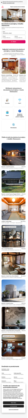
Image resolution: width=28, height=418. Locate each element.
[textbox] (7, 37)
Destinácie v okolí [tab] (5, 369)
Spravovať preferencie (13, 409)
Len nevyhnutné (13, 406)
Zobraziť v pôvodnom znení (8, 3)
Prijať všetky (13, 402)
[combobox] (13, 33)
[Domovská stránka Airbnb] (3, 7)
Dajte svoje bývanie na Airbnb (17, 6)
